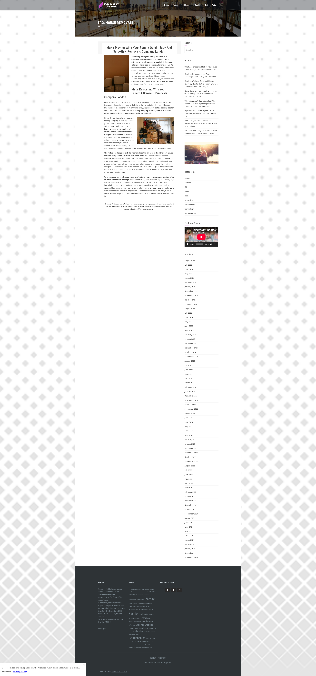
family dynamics (142, 603)
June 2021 (189, 527)
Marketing (189, 200)
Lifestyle (132, 625)
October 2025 (190, 300)
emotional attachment (137, 600)
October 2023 (190, 404)
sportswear (153, 642)
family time (142, 609)
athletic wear (140, 589)
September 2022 (191, 461)
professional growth (134, 634)
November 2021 (191, 505)
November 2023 (191, 400)
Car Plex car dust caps (137, 592)
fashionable (144, 614)
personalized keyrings (149, 631)
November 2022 (191, 452)
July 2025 (188, 313)
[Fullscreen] (215, 244)
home (144, 618)
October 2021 (190, 509)
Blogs (186, 5)
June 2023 (189, 422)
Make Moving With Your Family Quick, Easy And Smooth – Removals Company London (139, 49)
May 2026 (188, 273)
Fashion (198, 5)
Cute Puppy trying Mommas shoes (110, 603)
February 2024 (190, 387)
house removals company (135, 204)
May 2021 (188, 531)
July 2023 (188, 417)
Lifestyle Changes (144, 624)
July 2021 (188, 522)
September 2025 (191, 304)
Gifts (186, 187)
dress (135, 595)
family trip (150, 609)
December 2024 (191, 343)
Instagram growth (138, 621)
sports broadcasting (142, 642)
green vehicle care (136, 618)
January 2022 (190, 496)
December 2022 (191, 448)
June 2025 (189, 317)
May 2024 (188, 374)
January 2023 (190, 444)
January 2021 (190, 549)
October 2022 (190, 457)
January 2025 (190, 339)
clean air (146, 592)
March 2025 (189, 330)
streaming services (134, 645)
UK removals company (145, 209)
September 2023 (191, 409)
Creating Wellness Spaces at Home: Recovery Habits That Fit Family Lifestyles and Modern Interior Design (201, 84)
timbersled (140, 647)
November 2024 (191, 348)
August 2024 (190, 361)
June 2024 (189, 369)
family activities (133, 603)
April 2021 (189, 535)
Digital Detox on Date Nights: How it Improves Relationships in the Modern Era (200, 113)
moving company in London (154, 204)
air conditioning (133, 589)
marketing (144, 628)
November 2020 (191, 557)
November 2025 (191, 295)
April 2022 (189, 483)
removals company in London (155, 206)
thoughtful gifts (133, 647)
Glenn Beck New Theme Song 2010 (110, 611)
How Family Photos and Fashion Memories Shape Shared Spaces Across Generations (201, 123)
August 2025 (190, 308)
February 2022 (190, 492)
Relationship (190, 204)
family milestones (140, 606)
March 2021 (189, 540)
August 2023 (190, 413)
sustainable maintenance (146, 645)
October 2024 (190, 352)
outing (134, 631)
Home (166, 5)
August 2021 (190, 518)
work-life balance (147, 647)
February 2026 (190, 282)
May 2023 (188, 426)
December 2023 (191, 396)
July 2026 (188, 265)
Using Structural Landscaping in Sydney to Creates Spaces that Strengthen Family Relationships (201, 94)
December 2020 (191, 553)
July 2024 (188, 365)
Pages (175, 5)
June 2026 (189, 269)
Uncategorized (191, 213)
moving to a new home (150, 73)
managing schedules (134, 628)
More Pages (102, 629)
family (109, 204)
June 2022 (189, 474)
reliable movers (139, 206)
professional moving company (122, 206)
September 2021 (191, 514)
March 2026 (189, 278)
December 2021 (191, 501)
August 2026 (190, 260)
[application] (201, 236)
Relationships (137, 638)
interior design (148, 621)
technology (189, 209)
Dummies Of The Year (119, 672)
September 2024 (191, 356)
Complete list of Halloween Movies (110, 589)
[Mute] (211, 244)
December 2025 (191, 291)
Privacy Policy (211, 5)
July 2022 (188, 470)
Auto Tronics (148, 589)
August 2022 (190, 466)
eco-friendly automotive (143, 595)
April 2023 (189, 431)
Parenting (139, 631)
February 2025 (190, 335)
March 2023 (189, 435)
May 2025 (188, 321)
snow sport (148, 638)
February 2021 (190, 544)
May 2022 (188, 479)
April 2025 (189, 326)
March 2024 (189, 383)
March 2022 (189, 487)
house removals (119, 204)
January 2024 (190, 391)
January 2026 (190, 287)
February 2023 (190, 439)
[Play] (188, 244)
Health (187, 191)
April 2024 (189, 378)
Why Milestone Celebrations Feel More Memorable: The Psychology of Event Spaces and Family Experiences (200, 104)
